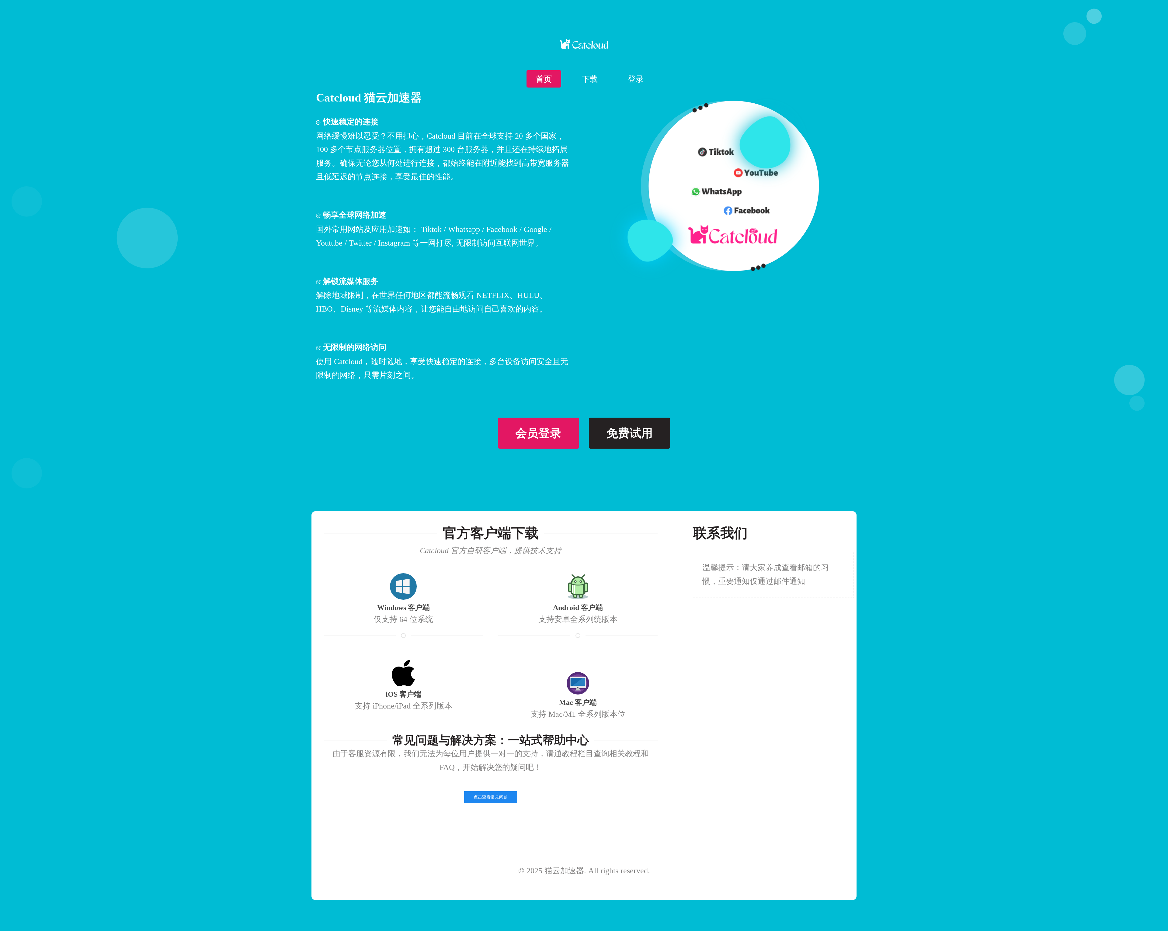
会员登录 (538, 433)
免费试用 (630, 433)
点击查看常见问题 (491, 797)
